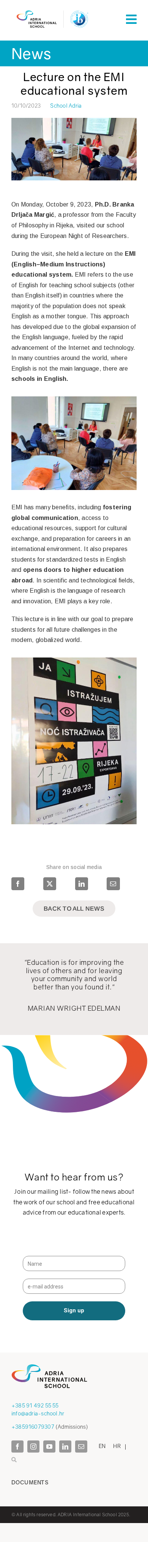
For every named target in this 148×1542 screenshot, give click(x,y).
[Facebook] (18, 883)
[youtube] (49, 1446)
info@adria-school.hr (37, 1413)
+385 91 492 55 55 (35, 1405)
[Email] (113, 883)
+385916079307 (32, 1426)
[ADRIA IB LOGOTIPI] (52, 9)
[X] (49, 883)
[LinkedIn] (81, 883)
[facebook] (17, 1446)
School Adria (66, 105)
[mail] (81, 1446)
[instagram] (33, 1446)
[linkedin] (65, 1446)
